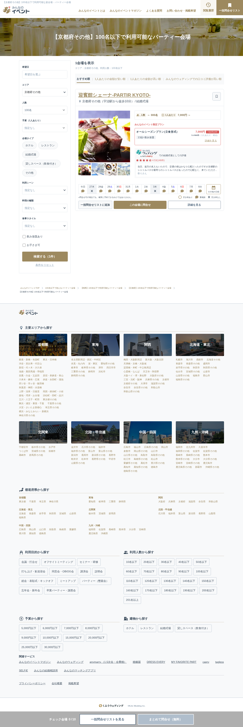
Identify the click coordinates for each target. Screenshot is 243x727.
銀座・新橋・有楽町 (29, 359)
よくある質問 (154, 10)
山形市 (206, 371)
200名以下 (208, 590)
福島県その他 (182, 379)
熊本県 (122, 529)
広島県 (22, 529)
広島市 (127, 447)
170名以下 (151, 590)
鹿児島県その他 (184, 467)
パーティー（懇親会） (95, 580)
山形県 (72, 513)
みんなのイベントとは (92, 10)
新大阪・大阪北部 (154, 359)
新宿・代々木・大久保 (30, 367)
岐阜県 (102, 501)
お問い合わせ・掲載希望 (181, 10)
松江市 (127, 459)
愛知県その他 (107, 363)
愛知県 (92, 501)
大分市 (196, 459)
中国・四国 (24, 525)
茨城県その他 (38, 451)
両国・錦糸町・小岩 (53, 391)
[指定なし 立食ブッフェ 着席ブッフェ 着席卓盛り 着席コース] (44, 226)
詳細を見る (211, 140)
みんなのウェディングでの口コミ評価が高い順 (194, 78)
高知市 (127, 467)
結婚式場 (30, 154)
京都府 (182, 501)
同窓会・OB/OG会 (63, 571)
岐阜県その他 (88, 367)
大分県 (132, 529)
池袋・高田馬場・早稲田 (31, 371)
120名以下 (151, 580)
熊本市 (206, 455)
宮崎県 (142, 529)
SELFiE (23, 670)
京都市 (165, 379)
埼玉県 (43, 501)
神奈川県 (53, 501)
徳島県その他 (130, 471)
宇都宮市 (23, 447)
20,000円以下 (96, 637)
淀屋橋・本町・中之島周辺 (137, 367)
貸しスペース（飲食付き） (41, 163)
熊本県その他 (182, 459)
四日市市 (111, 367)
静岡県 (122, 501)
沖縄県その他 (212, 467)
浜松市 (102, 371)
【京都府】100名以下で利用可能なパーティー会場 (149, 288)
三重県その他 (78, 371)
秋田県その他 (210, 367)
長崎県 (112, 529)
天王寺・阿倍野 (151, 371)
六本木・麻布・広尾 (29, 379)
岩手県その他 (182, 367)
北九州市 (190, 447)
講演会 (84, 571)
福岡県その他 (182, 451)
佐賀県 (102, 529)
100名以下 (202, 571)
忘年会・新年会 (30, 590)
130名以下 (170, 580)
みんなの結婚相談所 (46, 670)
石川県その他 (88, 447)
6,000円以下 (50, 628)
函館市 (199, 359)
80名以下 (166, 571)
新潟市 (74, 455)
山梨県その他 (78, 463)
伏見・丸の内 (78, 363)
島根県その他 (141, 459)
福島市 (196, 375)
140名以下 (189, 580)
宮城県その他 (193, 371)
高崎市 (22, 455)
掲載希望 (73, 683)
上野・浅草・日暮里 (29, 391)
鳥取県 (53, 529)
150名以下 (208, 580)
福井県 (172, 513)
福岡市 (179, 447)
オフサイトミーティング (58, 561)
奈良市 (127, 387)
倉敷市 (127, 451)
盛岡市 (206, 363)
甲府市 (112, 459)
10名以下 (131, 561)
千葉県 (32, 501)
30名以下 (166, 561)
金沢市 (74, 447)
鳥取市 (144, 455)
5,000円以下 (28, 628)
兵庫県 (172, 501)
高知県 (32, 533)
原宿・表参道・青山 (53, 375)
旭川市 (189, 359)
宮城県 (63, 513)
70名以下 (149, 571)
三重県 (112, 501)
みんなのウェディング (70, 661)
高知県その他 (141, 467)
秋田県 (53, 513)
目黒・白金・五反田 (29, 375)
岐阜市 (74, 367)
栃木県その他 (38, 447)
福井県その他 (78, 451)
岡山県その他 (141, 451)
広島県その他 (151, 447)
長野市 (112, 455)
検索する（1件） (45, 256)
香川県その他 (158, 463)
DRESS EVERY (156, 661)
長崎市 (179, 455)
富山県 (182, 513)
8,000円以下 (92, 628)
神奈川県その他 (27, 415)
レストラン (48, 145)
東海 (91, 497)
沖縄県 (104, 533)
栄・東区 (92, 363)
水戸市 (52, 447)
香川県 (22, 533)
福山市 (137, 447)
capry (206, 661)
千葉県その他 (54, 403)
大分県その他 (210, 459)
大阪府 (162, 501)
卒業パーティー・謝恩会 (61, 590)
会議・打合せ (29, 561)
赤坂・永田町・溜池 (53, 379)
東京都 (22, 501)
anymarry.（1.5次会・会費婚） (108, 661)
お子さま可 (33, 245)
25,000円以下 (29, 647)
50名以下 (201, 561)
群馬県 (112, 513)
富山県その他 (105, 451)
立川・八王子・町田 (29, 399)
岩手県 (43, 513)
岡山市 (164, 447)
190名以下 (189, 590)
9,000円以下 (28, 637)
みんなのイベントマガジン (126, 10)
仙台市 (179, 371)
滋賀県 (192, 501)
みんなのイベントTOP (29, 288)
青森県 (32, 513)
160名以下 (132, 590)
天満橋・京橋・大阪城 (135, 363)
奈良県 (202, 501)
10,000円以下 (51, 637)
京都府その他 (130, 383)
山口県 (43, 529)
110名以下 (132, 580)
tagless (219, 661)
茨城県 (102, 513)
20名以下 (149, 561)
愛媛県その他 (130, 463)
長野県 (202, 513)
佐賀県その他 (210, 451)
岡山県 (32, 529)
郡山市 (206, 375)
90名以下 (183, 571)
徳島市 (154, 467)
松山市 (154, 459)
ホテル (29, 145)
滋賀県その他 (158, 383)
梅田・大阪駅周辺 (133, 359)
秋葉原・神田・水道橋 (30, 387)
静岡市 (91, 371)
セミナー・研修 (89, 561)
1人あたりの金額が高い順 (145, 78)
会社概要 (57, 683)
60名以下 (131, 571)
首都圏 (22, 497)
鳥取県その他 (158, 455)
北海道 (22, 513)
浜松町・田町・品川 (53, 395)
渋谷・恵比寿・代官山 (30, 363)
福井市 (102, 447)
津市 (101, 367)
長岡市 (84, 455)
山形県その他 (182, 375)
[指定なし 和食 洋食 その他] (44, 208)
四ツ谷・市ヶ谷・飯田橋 (31, 383)
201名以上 (132, 599)
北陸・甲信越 (165, 509)
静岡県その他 (78, 375)
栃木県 (92, 513)
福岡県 (92, 529)
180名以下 (170, 590)
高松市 (144, 463)
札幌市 (179, 359)
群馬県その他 (36, 455)
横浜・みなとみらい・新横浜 (34, 411)
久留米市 (203, 447)
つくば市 (23, 451)
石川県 (162, 513)
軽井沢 (74, 459)
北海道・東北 (26, 509)
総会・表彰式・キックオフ (37, 580)
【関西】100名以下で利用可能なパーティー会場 (101, 288)
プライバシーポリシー (32, 683)
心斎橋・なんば (132, 371)
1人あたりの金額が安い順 (110, 78)
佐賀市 (196, 451)
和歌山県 (213, 501)
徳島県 (42, 533)
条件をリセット (45, 264)
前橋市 (52, 451)
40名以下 (183, 561)
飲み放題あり (35, 236)
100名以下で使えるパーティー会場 (60, 288)
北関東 (92, 509)
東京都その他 (50, 399)
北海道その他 (213, 359)
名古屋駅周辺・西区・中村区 (86, 359)
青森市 (179, 363)
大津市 (144, 383)
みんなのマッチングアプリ (80, 670)
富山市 (91, 451)
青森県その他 (193, 363)
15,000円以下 (73, 637)
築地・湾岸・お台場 (29, 395)
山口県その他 (130, 455)
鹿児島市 (207, 463)
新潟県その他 (98, 455)
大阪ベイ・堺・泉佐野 (135, 375)
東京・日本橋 (50, 359)
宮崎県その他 (193, 463)
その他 (29, 172)
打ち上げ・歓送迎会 (33, 571)
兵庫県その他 (152, 379)
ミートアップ (68, 580)
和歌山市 (155, 387)
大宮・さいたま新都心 (30, 407)
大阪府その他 (156, 375)
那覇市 (198, 467)
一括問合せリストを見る (107, 719)
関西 (160, 497)
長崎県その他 (193, 455)
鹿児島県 (93, 533)
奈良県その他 (141, 387)
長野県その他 (98, 459)
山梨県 (212, 513)
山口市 (154, 451)
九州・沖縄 (94, 525)
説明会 (99, 571)
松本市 (84, 459)
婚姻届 (137, 661)
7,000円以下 (71, 628)
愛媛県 (72, 529)
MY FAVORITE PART (183, 661)
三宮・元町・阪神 (133, 379)
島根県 (63, 529)
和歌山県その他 (132, 391)
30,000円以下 (52, 647)
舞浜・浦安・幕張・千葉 (31, 403)
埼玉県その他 (52, 407)
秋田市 (196, 367)
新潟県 (192, 513)
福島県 (22, 517)
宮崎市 (179, 463)
